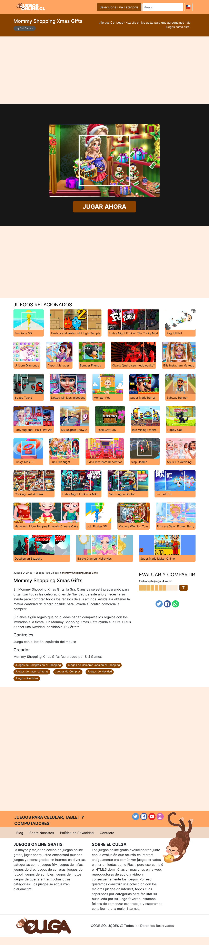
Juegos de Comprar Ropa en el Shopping (94, 665)
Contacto (107, 833)
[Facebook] (167, 603)
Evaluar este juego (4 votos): (156, 581)
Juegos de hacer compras (31, 671)
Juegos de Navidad (99, 671)
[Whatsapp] (175, 603)
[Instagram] (160, 816)
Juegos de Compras (68, 671)
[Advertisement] (104, 70)
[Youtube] (152, 816)
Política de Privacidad (77, 833)
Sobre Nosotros (41, 833)
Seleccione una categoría (119, 7)
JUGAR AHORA (104, 206)
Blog (19, 833)
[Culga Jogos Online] (43, 925)
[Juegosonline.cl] (31, 6)
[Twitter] (159, 603)
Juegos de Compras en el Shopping (38, 665)
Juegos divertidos (26, 678)
